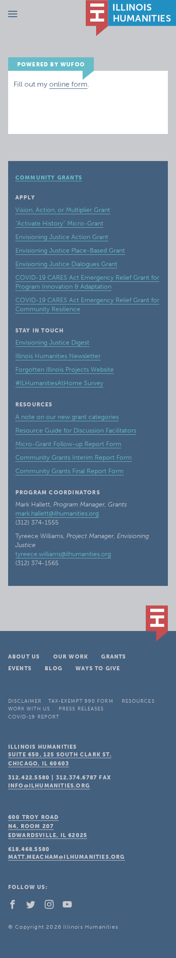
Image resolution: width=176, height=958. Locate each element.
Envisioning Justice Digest (52, 342)
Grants (113, 657)
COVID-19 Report (34, 717)
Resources (138, 701)
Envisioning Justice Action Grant (61, 237)
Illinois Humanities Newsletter (58, 356)
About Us (24, 657)
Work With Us (29, 709)
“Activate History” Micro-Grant (59, 223)
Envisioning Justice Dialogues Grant (66, 264)
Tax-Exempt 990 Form (80, 701)
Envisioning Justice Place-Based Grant (70, 250)
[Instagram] (53, 906)
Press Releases (81, 709)
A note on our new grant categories (67, 417)
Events (20, 668)
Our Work (70, 657)
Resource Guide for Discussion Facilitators (75, 430)
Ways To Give (97, 668)
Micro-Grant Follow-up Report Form (68, 444)
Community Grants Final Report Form (69, 471)
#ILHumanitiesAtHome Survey (59, 383)
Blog (53, 668)
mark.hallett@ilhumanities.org (57, 513)
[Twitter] (34, 906)
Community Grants (48, 178)
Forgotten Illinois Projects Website (64, 369)
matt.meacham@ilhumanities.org (66, 857)
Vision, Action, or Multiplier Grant (62, 210)
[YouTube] (71, 906)
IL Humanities (131, 18)
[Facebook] (16, 906)
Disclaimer (25, 701)
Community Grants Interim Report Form (73, 457)
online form (68, 84)
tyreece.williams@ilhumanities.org (63, 554)
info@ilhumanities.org (49, 786)
